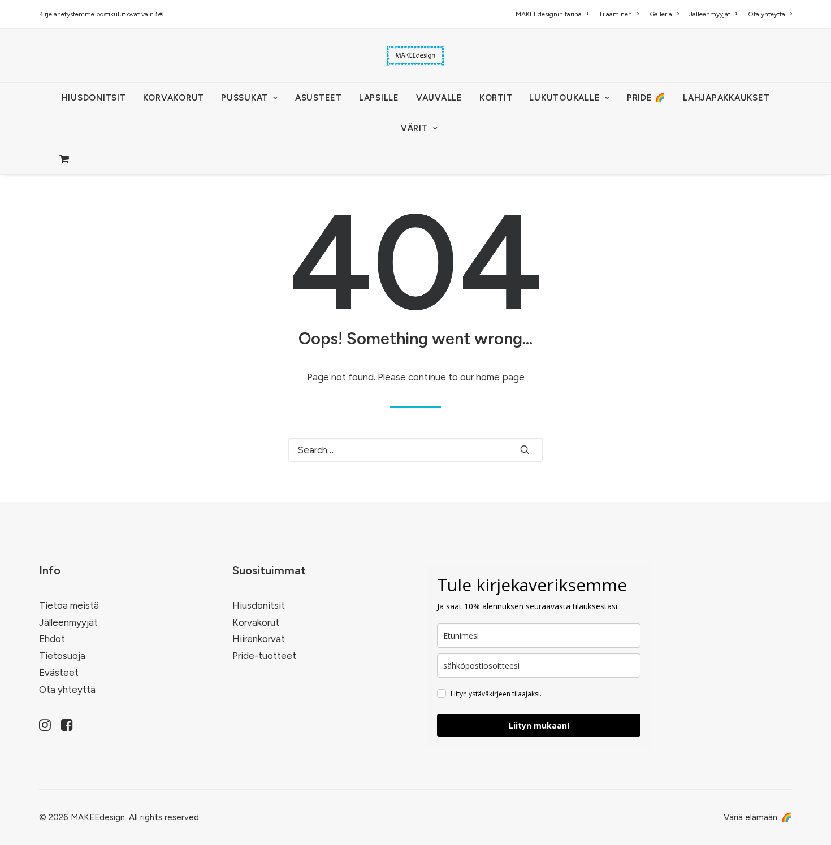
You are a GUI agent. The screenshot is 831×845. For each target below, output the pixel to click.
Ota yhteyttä (766, 14)
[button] (524, 449)
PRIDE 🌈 (646, 98)
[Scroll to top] (808, 799)
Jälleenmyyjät (709, 14)
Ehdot (52, 638)
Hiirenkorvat (258, 638)
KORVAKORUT (174, 98)
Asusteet (318, 98)
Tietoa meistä (69, 605)
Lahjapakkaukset (726, 98)
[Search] (415, 450)
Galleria (661, 14)
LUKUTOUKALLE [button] (564, 98)
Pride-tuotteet (264, 655)
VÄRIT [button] (414, 128)
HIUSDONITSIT (94, 98)
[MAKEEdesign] (415, 55)
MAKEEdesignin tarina (549, 14)
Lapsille (379, 98)
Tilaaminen (615, 14)
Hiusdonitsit (258, 605)
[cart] (65, 159)
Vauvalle (439, 98)
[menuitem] (554, 14)
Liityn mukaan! (539, 725)
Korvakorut (255, 622)
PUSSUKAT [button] (244, 98)
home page (500, 377)
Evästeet (59, 672)
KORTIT (496, 98)
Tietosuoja (62, 655)
